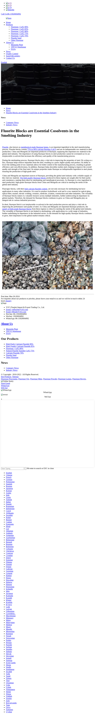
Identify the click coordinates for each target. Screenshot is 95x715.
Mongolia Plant (17, 45)
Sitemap (15, 377)
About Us (10, 42)
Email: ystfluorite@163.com (17, 309)
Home (8, 22)
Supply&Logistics (13, 56)
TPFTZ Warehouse (18, 47)
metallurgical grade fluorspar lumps (34, 147)
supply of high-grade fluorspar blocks (16, 209)
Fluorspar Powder (50, 379)
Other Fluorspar (17, 40)
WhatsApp (5, 386)
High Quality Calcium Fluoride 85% (20, 346)
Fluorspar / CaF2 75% (19, 34)
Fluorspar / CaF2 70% (19, 36)
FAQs (13, 49)
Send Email (5, 383)
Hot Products (6, 377)
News (8, 51)
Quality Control (12, 54)
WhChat (4, 388)
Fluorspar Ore (23, 379)
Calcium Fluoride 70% (15, 353)
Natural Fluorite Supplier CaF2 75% (20, 351)
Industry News (11, 125)
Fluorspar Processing (9, 379)
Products (9, 25)
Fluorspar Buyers (79, 379)
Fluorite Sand (16, 38)
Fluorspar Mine (36, 379)
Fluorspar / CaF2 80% (19, 31)
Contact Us (10, 58)
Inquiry (9, 301)
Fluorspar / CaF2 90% (19, 27)
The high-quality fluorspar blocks (33, 178)
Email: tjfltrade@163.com (16, 312)
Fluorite (5, 147)
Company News (12, 122)
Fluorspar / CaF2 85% (19, 29)
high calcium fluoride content (35, 189)
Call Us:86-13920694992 (11, 14)
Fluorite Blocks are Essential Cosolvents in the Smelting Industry (31, 113)
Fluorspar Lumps (64, 379)
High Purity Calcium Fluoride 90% (19, 344)
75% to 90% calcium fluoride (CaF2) (41, 149)
